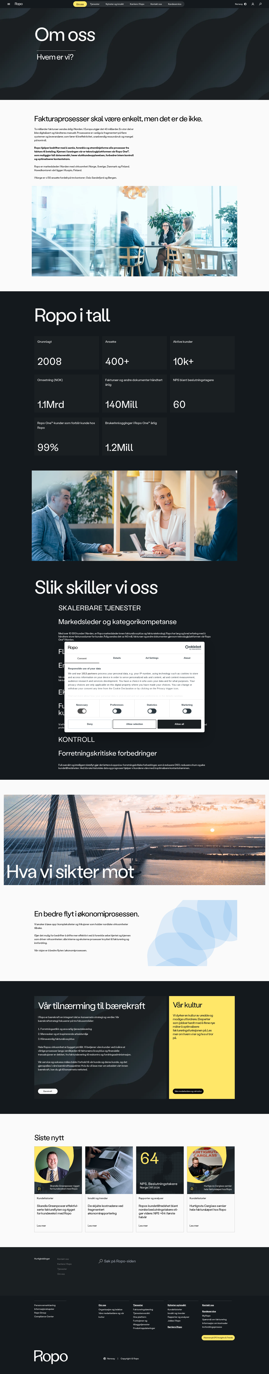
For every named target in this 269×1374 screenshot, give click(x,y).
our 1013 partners (87, 673)
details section (174, 696)
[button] (8, 4)
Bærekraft (47, 1091)
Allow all (179, 724)
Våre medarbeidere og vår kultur (188, 1091)
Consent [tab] (82, 658)
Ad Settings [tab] (152, 658)
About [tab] (187, 658)
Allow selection (134, 724)
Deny (90, 724)
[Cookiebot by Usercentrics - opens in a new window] (187, 647)
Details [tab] (117, 658)
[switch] (117, 711)
